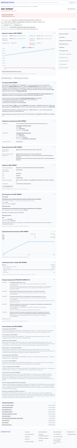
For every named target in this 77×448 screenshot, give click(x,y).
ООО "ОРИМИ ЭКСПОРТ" (7, 411)
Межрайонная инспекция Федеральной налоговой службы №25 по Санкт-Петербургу (22, 208)
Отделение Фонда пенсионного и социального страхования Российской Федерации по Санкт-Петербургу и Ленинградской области (27, 223)
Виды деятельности (63, 43)
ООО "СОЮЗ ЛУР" (5, 420)
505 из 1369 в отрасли (7, 78)
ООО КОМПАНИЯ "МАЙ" (7, 407)
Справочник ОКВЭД (29, 441)
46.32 (17, 154)
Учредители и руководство (65, 40)
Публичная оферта (43, 431)
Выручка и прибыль (63, 33)
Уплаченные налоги (63, 57)
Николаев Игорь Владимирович (23, 125)
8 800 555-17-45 (70, 431)
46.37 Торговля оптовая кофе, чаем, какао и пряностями (22, 27)
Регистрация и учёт (63, 50)
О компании (62, 37)
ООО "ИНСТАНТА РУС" (7, 424)
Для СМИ (41, 440)
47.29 (17, 158)
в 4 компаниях (25, 130)
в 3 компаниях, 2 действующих (29, 138)
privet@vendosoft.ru (71, 434)
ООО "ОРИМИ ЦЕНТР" (7, 409)
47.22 (17, 155)
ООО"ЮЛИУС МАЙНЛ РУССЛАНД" (9, 413)
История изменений (64, 60)
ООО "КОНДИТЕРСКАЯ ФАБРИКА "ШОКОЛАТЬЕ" (12, 418)
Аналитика (27, 436)
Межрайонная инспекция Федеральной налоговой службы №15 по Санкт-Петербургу (21, 199)
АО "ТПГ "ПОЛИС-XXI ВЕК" (8, 405)
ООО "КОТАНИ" (5, 422)
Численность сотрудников (65, 54)
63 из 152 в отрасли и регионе (21, 78)
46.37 (17, 149)
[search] (42, 2)
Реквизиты (61, 47)
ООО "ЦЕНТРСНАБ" (6, 416)
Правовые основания (43, 438)
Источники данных (29, 434)
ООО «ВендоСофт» (57, 431)
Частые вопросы (63, 64)
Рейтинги (27, 439)
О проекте (27, 431)
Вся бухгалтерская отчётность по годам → (12, 71)
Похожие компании (63, 67)
